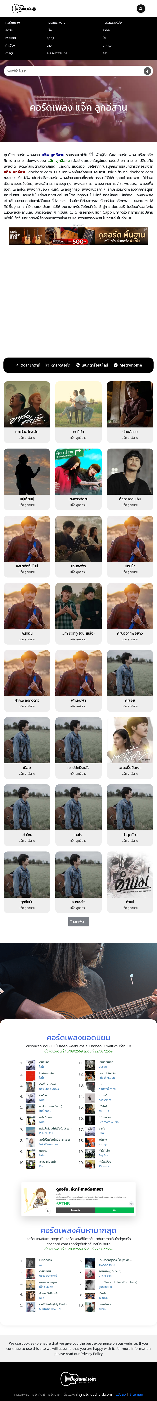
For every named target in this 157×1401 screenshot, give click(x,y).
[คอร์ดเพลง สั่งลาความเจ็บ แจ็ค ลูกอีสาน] (130, 471)
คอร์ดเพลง (12, 22)
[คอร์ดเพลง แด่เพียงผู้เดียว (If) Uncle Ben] (91, 1274)
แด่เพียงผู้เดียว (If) (110, 1271)
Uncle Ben (105, 1275)
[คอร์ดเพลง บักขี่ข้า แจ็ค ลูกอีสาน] (130, 538)
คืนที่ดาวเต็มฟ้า (48, 1084)
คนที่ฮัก (78, 431)
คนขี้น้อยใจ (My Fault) (53, 1304)
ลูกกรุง (107, 45)
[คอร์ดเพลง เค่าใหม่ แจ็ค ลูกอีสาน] (27, 807)
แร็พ (49, 30)
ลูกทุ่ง (50, 38)
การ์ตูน (9, 53)
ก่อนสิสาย (130, 431)
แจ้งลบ (121, 1394)
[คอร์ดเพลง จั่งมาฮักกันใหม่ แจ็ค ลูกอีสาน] (27, 538)
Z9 (40, 1264)
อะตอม (102, 1309)
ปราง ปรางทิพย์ (48, 1275)
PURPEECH (46, 1133)
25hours (104, 1166)
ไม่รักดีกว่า (45, 1260)
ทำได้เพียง (105, 1161)
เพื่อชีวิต (10, 38)
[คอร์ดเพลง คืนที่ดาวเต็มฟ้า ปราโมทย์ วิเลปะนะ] (31, 1087)
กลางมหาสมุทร (48, 1282)
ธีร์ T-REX (104, 1111)
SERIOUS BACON (50, 1309)
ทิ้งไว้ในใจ (104, 1150)
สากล (106, 30)
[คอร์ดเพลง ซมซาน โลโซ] (31, 1153)
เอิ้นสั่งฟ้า (78, 565)
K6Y (41, 1298)
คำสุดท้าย (130, 834)
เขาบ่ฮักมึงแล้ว (78, 767)
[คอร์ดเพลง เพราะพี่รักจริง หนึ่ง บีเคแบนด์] (91, 1076)
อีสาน (106, 53)
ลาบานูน (103, 1144)
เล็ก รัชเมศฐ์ (46, 1287)
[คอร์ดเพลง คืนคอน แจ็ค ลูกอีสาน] (27, 606)
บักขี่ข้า (130, 565)
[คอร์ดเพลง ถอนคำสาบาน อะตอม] (91, 1307)
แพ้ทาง (103, 1139)
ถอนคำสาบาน (107, 1304)
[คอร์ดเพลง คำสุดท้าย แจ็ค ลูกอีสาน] (130, 807)
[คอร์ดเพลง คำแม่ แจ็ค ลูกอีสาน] (130, 874)
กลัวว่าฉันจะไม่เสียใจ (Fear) (55, 1128)
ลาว (49, 45)
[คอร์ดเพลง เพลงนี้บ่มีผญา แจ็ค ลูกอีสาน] (130, 740)
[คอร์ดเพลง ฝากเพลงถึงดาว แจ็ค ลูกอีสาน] (27, 673)
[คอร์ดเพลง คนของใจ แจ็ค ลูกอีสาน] (78, 874)
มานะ (101, 1084)
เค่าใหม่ (27, 834)
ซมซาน (43, 1150)
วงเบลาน (103, 1298)
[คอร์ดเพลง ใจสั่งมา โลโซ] (31, 1098)
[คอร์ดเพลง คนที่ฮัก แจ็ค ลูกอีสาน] (78, 404)
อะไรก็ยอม (45, 1117)
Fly (41, 1166)
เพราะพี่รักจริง (107, 1073)
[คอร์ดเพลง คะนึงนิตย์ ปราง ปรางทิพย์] (31, 1274)
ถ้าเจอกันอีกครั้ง (48, 1293)
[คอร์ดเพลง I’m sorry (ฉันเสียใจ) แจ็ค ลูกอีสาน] (78, 606)
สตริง (8, 30)
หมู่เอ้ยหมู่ (27, 498)
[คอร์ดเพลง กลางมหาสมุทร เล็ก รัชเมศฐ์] (31, 1285)
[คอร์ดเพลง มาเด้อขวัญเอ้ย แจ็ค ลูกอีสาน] (27, 404)
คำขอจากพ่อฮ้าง (130, 633)
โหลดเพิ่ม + (78, 921)
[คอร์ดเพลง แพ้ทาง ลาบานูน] (91, 1142)
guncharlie (106, 1287)
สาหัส (102, 1128)
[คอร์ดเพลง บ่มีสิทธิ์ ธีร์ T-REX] (91, 1109)
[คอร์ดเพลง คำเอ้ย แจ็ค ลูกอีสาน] (130, 673)
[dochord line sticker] (78, 1199)
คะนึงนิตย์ (45, 1271)
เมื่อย (27, 767)
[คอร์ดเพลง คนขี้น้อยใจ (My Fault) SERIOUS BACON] (31, 1307)
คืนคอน (27, 633)
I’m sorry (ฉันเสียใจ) (78, 633)
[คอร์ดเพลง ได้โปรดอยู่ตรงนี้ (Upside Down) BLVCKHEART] (91, 1263)
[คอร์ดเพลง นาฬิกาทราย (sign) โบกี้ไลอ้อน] (31, 1109)
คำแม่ (130, 901)
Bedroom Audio (109, 1122)
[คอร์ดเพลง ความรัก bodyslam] (91, 1098)
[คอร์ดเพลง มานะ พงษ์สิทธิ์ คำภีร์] (91, 1087)
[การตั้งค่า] (141, 8)
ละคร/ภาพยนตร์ (57, 53)
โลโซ (41, 1066)
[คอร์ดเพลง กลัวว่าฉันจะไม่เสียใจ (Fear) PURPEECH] (31, 1131)
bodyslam (105, 1100)
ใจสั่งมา (43, 1095)
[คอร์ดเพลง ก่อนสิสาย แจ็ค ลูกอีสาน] (130, 404)
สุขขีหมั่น (26, 901)
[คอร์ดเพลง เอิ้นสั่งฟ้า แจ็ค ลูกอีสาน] (78, 538)
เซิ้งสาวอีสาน (78, 498)
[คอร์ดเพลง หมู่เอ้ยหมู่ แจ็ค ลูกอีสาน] (27, 471)
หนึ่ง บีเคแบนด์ (107, 1077)
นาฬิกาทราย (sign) (50, 1106)
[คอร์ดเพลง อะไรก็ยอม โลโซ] (31, 1120)
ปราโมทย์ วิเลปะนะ (49, 1089)
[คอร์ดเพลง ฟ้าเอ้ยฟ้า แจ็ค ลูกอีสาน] (78, 673)
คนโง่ (78, 834)
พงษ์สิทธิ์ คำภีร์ (107, 1089)
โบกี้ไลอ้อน (45, 1111)
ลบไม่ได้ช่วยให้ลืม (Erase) (54, 1139)
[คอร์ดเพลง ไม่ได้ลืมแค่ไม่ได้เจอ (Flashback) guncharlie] (91, 1285)
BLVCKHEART (107, 1264)
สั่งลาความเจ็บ (130, 498)
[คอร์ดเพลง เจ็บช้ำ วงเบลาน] (91, 1296)
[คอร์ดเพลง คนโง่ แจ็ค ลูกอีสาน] (78, 807)
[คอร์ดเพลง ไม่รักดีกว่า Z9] (31, 1263)
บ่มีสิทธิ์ (103, 1106)
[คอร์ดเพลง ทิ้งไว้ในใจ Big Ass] (91, 1153)
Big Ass (103, 1155)
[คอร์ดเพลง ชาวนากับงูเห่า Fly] (31, 1164)
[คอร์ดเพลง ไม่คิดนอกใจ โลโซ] (31, 1076)
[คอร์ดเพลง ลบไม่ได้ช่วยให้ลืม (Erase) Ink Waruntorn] (31, 1142)
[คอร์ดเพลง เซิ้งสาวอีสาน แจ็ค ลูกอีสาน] (78, 471)
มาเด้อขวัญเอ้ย (26, 431)
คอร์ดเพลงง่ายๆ (57, 22)
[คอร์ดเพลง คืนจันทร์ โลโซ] (31, 1065)
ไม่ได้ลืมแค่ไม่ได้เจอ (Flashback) (118, 1282)
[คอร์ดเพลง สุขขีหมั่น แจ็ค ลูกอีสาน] (27, 874)
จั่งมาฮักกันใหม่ (27, 565)
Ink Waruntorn (48, 1144)
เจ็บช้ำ (102, 1293)
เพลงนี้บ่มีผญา (130, 767)
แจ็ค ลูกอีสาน (27, 438)
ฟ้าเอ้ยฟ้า (78, 700)
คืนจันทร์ (44, 1062)
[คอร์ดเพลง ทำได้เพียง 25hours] (91, 1164)
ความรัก (103, 1095)
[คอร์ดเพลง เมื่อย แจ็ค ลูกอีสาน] (27, 740)
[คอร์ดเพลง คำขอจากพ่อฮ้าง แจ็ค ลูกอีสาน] (130, 606)
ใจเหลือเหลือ (106, 1062)
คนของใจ (78, 901)
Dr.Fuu (103, 1066)
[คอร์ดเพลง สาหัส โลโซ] (91, 1131)
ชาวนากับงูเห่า (47, 1161)
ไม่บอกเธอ (105, 1117)
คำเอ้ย (130, 700)
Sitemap (136, 1394)
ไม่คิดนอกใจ (46, 1073)
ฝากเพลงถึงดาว (27, 700)
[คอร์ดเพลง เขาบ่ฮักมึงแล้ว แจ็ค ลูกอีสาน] (78, 740)
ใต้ (104, 38)
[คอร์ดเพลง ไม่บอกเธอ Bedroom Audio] (91, 1120)
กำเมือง (10, 45)
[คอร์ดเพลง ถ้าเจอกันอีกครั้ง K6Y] (31, 1296)
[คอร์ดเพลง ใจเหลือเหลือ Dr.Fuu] (91, 1065)
